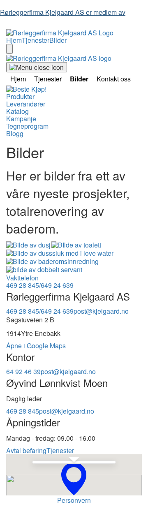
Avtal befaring (26, 450)
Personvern (74, 500)
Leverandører (25, 104)
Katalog (17, 111)
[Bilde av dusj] (28, 245)
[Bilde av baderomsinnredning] (52, 261)
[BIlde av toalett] (76, 245)
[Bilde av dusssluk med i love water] (59, 253)
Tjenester (35, 40)
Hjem (14, 40)
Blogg (14, 133)
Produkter (20, 96)
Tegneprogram (27, 126)
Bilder (58, 40)
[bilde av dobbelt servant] (44, 269)
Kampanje (21, 118)
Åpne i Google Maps (36, 345)
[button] (74, 479)
